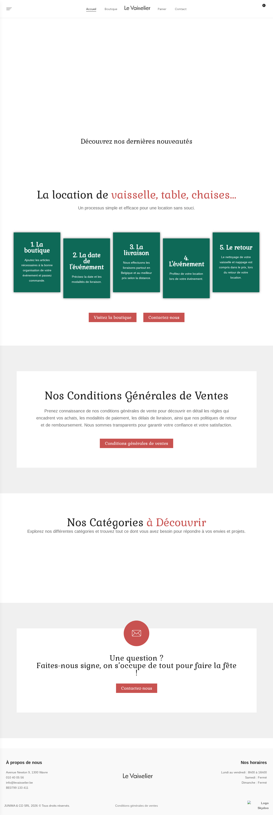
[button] (264, 9)
